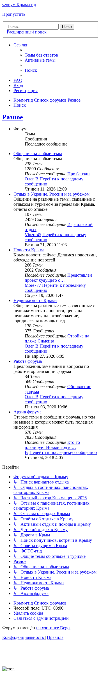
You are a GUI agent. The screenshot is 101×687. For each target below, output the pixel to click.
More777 (33, 285)
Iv (26, 452)
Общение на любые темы (37, 153)
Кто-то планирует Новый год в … (52, 445)
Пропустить (13, 14)
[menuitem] (41, 55)
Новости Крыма (28, 249)
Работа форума (27, 361)
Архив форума (27, 411)
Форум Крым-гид (19, 4)
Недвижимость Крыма (35, 300)
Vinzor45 (33, 234)
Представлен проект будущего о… (58, 278)
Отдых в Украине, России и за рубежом (51, 194)
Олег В (31, 178)
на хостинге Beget (53, 627)
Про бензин (78, 173)
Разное (12, 117)
